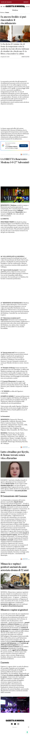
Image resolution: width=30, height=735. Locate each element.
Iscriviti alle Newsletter (6, 2)
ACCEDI (28, 6)
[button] (15, 704)
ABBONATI (25, 2)
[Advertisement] (13, 70)
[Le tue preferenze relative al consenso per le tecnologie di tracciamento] (27, 732)
